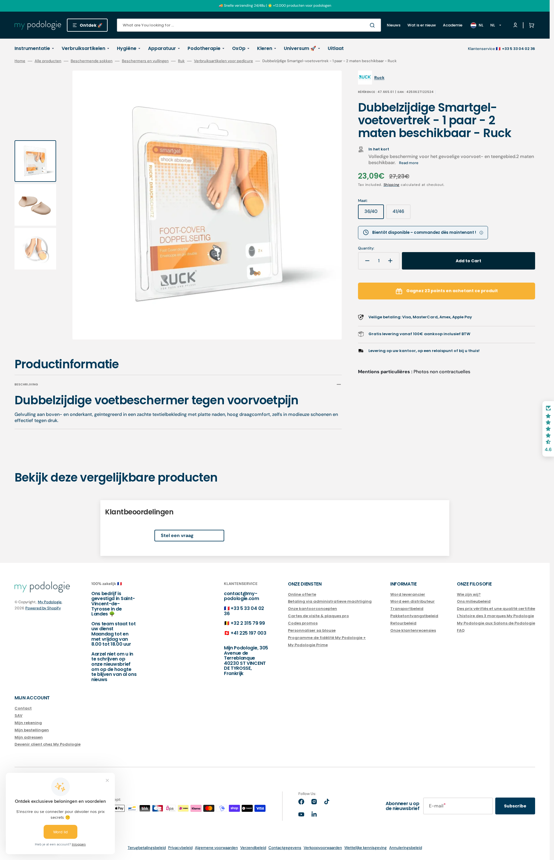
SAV (18, 715)
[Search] (373, 25)
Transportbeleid (406, 608)
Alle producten (48, 61)
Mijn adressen (29, 737)
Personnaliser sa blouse (312, 630)
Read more (408, 162)
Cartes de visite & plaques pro (318, 616)
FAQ (461, 630)
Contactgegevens (284, 847)
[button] (530, 25)
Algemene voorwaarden (216, 847)
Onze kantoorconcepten (312, 608)
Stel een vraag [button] (177, 535)
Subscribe (515, 806)
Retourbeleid (403, 623)
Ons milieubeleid (474, 601)
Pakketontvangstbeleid (414, 616)
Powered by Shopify (43, 608)
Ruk (181, 61)
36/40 (374, 213)
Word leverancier (407, 594)
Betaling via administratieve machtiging (330, 601)
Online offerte (302, 594)
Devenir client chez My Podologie (48, 744)
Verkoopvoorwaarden (323, 847)
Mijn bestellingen (32, 730)
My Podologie (50, 601)
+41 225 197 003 (248, 633)
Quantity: (366, 248)
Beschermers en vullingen (145, 61)
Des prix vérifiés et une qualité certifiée (496, 608)
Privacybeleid (180, 847)
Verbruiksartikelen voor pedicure (223, 61)
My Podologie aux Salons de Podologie (496, 623)
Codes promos (303, 623)
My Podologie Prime (308, 645)
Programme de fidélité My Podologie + (327, 637)
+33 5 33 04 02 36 (244, 611)
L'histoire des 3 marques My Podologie (495, 616)
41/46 (402, 213)
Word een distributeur (412, 601)
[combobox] (249, 25)
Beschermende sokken (92, 61)
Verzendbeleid (253, 847)
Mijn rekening (28, 723)
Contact (23, 708)
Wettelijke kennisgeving (365, 847)
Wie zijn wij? (469, 594)
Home (20, 61)
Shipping (392, 184)
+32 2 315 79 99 (248, 623)
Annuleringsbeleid (405, 847)
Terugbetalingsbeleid (147, 847)
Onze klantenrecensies (413, 630)
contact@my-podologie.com (241, 596)
